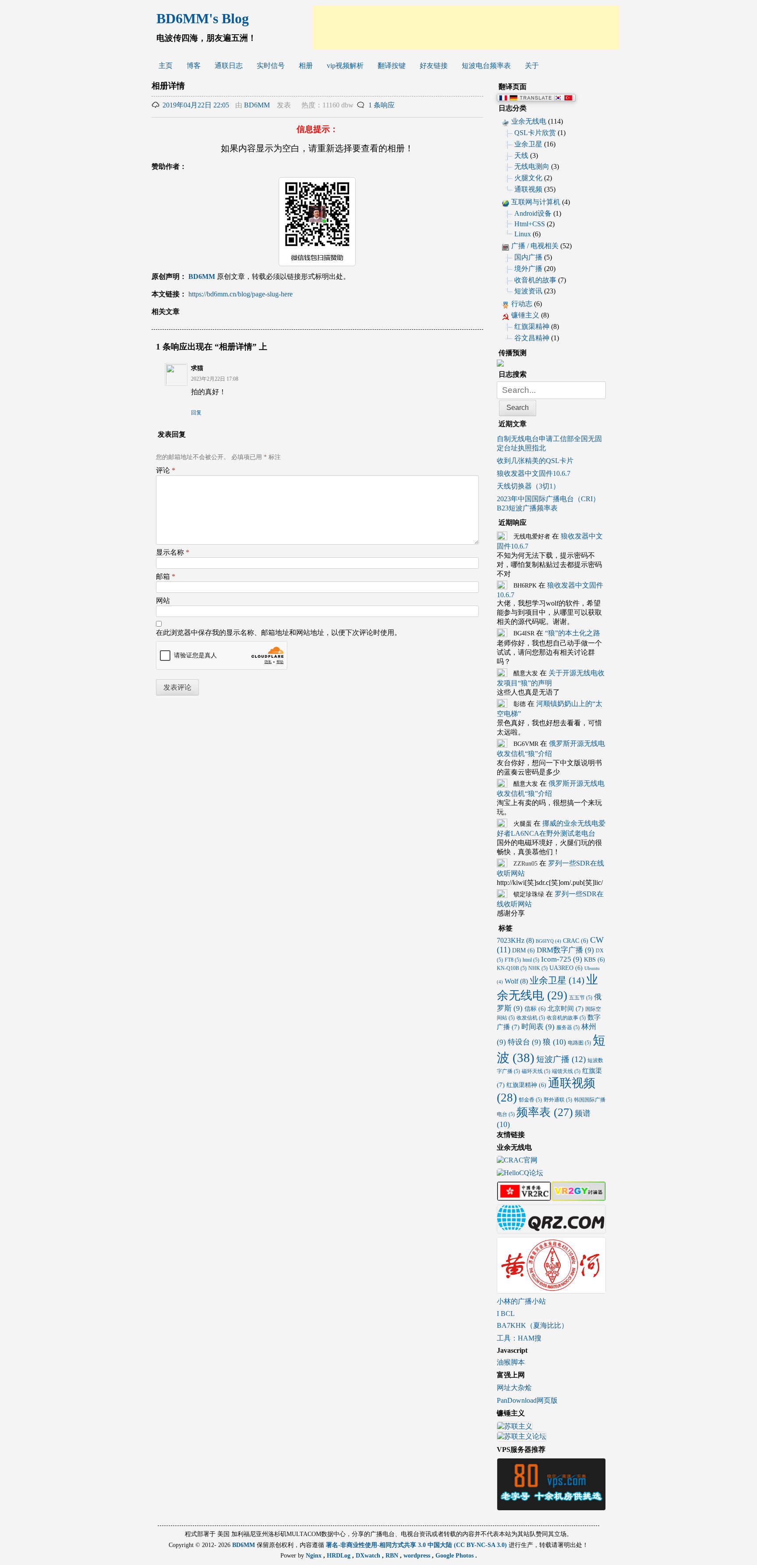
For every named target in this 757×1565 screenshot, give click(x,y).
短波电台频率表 (486, 65)
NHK (538, 968)
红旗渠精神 (531, 326)
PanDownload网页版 (527, 1400)
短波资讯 (528, 291)
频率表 (544, 1112)
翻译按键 (392, 65)
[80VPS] (551, 1506)
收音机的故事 (535, 280)
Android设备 (533, 213)
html (531, 960)
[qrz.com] (551, 1229)
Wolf (516, 981)
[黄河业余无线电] (551, 1289)
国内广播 (528, 257)
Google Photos (455, 1555)
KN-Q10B (512, 968)
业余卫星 (528, 144)
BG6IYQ (548, 941)
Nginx (314, 1555)
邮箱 (165, 576)
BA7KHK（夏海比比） (532, 1325)
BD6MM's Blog (202, 18)
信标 (535, 1008)
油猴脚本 (511, 1362)
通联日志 (229, 65)
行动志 (521, 303)
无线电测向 (531, 166)
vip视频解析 (345, 65)
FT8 (513, 960)
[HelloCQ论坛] (520, 1173)
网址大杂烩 (514, 1387)
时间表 (538, 1027)
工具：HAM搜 (519, 1338)
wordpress (417, 1555)
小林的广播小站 (521, 1301)
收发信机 (530, 1018)
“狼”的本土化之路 (572, 633)
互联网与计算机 (535, 202)
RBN (393, 1555)
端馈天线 (566, 1071)
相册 (306, 65)
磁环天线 (536, 1071)
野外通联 (558, 1100)
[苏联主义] (515, 1427)
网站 (163, 600)
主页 (166, 65)
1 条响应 (381, 105)
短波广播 (561, 1059)
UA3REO (566, 968)
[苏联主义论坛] (522, 1437)
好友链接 (434, 65)
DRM (523, 950)
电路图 (579, 1043)
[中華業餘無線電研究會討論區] (524, 1197)
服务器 (568, 1027)
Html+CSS (529, 224)
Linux (522, 234)
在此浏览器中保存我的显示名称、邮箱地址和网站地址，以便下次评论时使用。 (278, 632)
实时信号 (271, 65)
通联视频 (528, 189)
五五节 (580, 998)
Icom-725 (561, 959)
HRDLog (339, 1555)
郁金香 (530, 1100)
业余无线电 (528, 121)
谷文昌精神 (531, 338)
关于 (532, 65)
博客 (194, 65)
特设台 (524, 1042)
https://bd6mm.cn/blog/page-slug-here (240, 294)
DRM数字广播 (565, 950)
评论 (165, 470)
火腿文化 (528, 178)
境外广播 (528, 268)
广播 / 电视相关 (535, 246)
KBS (594, 959)
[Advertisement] (465, 28)
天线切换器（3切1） (528, 486)
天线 (521, 155)
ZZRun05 (525, 863)
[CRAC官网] (517, 1161)
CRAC (575, 941)
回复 (196, 413)
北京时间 (566, 1008)
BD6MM (257, 105)
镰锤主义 (525, 315)
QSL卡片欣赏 (535, 132)
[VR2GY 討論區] (578, 1197)
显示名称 (172, 552)
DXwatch (369, 1555)
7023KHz (515, 940)
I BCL (506, 1313)
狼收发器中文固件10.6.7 (533, 473)
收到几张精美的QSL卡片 (535, 460)
